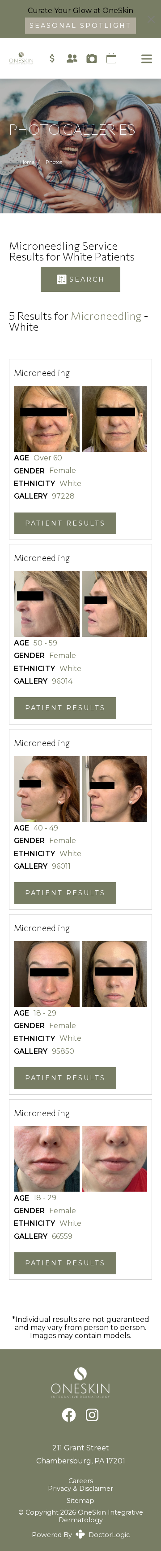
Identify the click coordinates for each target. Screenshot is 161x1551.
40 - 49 (46, 828)
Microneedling (106, 315)
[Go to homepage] (17, 58)
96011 (61, 866)
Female (62, 471)
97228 (63, 496)
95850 (63, 1051)
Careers (80, 1481)
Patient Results (65, 523)
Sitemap (80, 1501)
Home (27, 162)
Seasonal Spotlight (80, 26)
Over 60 (48, 458)
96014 (62, 681)
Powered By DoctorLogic (81, 1535)
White (70, 484)
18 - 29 (45, 1013)
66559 (62, 1237)
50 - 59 (45, 643)
